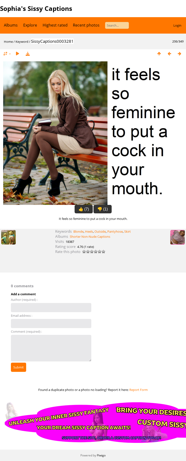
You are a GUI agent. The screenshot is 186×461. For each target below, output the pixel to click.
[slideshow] (17, 54)
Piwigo (101, 455)
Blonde (78, 231)
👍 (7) (83, 209)
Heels (89, 231)
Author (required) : (24, 299)
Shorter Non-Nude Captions (90, 236)
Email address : (21, 315)
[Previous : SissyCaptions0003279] (169, 54)
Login (177, 25)
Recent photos (86, 25)
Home (8, 41)
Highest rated (55, 25)
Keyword (22, 41)
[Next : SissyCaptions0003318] (179, 54)
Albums (11, 25)
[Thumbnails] (159, 54)
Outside (100, 231)
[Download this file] (28, 54)
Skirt (127, 231)
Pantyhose (115, 231)
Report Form (138, 390)
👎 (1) (102, 209)
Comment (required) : (26, 331)
